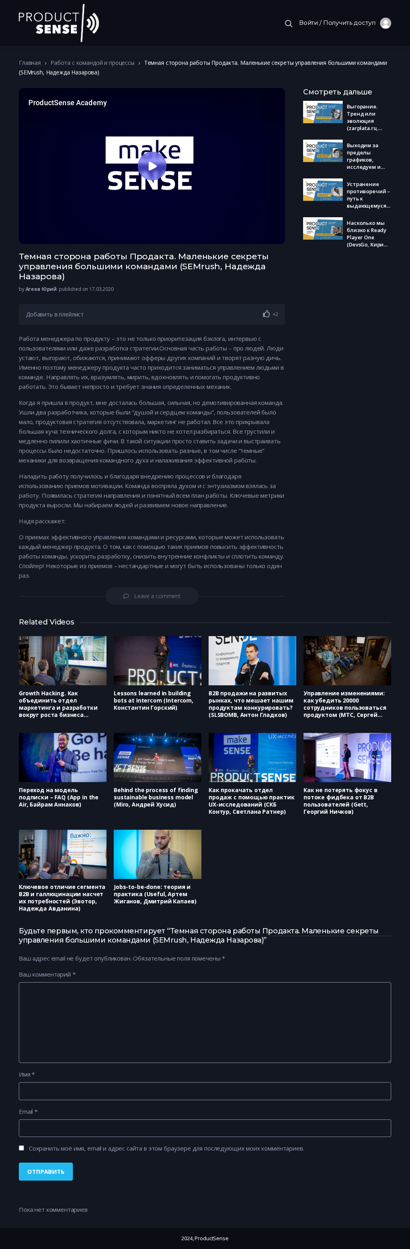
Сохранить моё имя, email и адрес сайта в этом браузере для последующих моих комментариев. (166, 1148)
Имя (27, 1074)
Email (28, 1111)
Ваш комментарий (47, 974)
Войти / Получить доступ (339, 22)
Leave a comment (157, 596)
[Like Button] (267, 314)
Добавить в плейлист (55, 314)
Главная (30, 62)
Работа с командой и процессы (92, 62)
